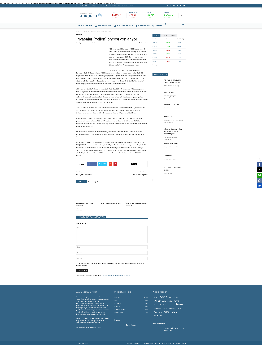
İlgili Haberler (82, 182)
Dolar (157, 301)
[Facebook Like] (259, 180)
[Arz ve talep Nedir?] (157, 147)
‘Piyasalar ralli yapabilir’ (140, 175)
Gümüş (149, 12)
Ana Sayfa (93, 5)
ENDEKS (173, 35)
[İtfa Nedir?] (157, 121)
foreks (172, 305)
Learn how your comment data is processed (116, 275)
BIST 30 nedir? (169, 92)
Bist (115, 300)
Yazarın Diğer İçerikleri (95, 182)
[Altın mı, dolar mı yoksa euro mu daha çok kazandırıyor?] (157, 133)
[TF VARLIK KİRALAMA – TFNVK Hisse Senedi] (157, 84)
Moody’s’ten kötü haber (84, 175)
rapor (175, 311)
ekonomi (156, 305)
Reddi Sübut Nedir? (171, 105)
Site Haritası (176, 343)
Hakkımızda (101, 5)
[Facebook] (167, 6)
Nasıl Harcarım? (144, 26)
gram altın (157, 308)
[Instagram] (174, 6)
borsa (163, 297)
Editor (84, 43)
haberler (172, 308)
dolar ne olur (167, 301)
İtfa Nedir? (168, 117)
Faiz (162, 305)
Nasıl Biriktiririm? (104, 26)
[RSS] (177, 6)
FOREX (156, 35)
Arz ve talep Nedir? (171, 143)
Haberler (79, 34)
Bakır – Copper (131, 325)
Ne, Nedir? (158, 26)
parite (160, 312)
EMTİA (165, 35)
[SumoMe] (259, 185)
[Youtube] (184, 6)
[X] (259, 169)
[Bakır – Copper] (119, 327)
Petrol (166, 312)
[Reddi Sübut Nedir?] (157, 108)
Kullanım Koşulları (111, 5)
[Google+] (170, 6)
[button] (183, 25)
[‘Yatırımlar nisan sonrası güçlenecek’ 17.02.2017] (136, 194)
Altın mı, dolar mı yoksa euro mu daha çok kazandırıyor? (173, 131)
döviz (176, 301)
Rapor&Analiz (118, 313)
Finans (167, 305)
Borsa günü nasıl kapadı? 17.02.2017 (112, 203)
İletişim (131, 5)
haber (165, 308)
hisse (179, 308)
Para (155, 312)
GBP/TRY (166, 12)
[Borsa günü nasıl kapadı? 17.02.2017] (112, 194)
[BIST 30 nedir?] (157, 96)
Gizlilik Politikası (122, 5)
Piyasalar (118, 320)
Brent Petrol (134, 12)
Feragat (157, 343)
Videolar (117, 306)
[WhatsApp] (259, 175)
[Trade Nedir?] (157, 159)
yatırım (158, 315)
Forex (184, 64)
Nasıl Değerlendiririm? (125, 26)
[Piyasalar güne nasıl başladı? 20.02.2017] (87, 194)
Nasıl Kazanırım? (86, 26)
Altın (156, 297)
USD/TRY (114, 12)
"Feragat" (156, 64)
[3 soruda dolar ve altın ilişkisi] (157, 172)
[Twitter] (180, 6)
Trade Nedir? (169, 156)
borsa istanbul (173, 297)
